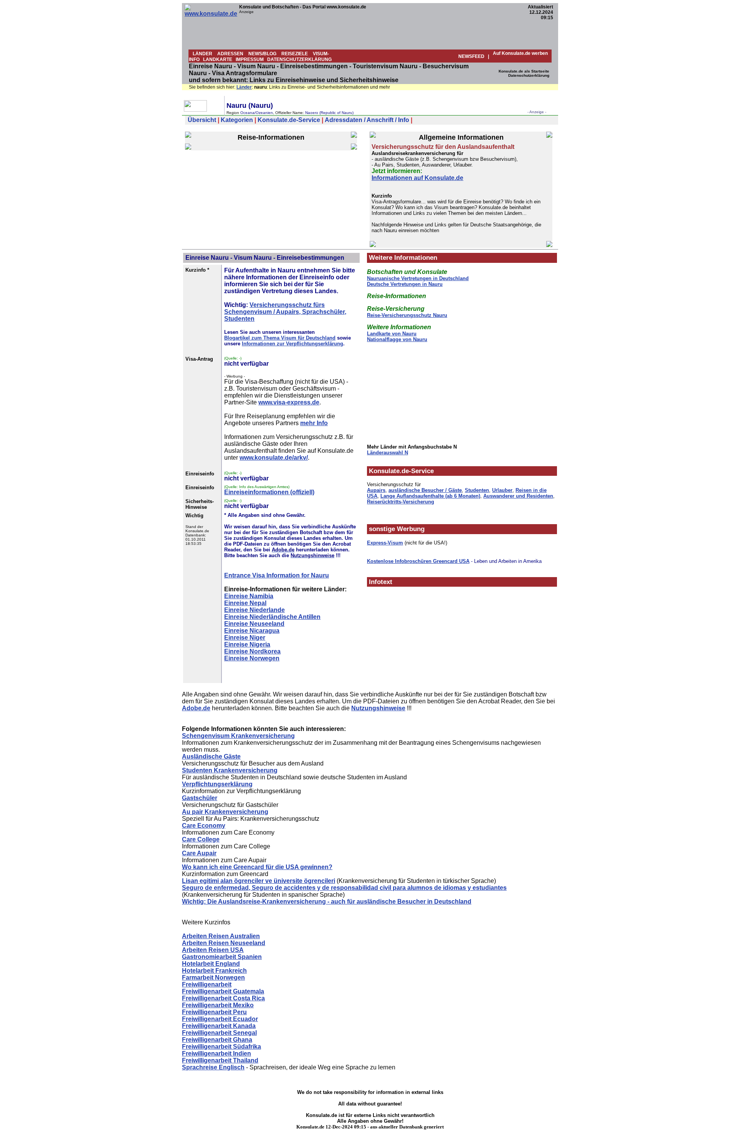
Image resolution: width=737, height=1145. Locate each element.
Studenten (477, 490)
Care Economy (203, 825)
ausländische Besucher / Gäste (425, 490)
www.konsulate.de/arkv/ (274, 457)
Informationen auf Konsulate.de (417, 178)
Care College (201, 839)
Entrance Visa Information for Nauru (276, 575)
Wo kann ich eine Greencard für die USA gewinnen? (257, 867)
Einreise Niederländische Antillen (272, 617)
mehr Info (314, 423)
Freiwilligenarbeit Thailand (220, 1060)
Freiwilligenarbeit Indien (216, 1053)
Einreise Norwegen (251, 658)
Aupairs (376, 490)
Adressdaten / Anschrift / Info (367, 120)
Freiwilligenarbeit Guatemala (223, 991)
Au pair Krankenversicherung (225, 811)
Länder (244, 87)
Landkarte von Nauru (391, 334)
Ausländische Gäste (211, 756)
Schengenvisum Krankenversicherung (238, 736)
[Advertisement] (379, 31)
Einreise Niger (244, 637)
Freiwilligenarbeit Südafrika (221, 1046)
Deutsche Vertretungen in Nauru (405, 284)
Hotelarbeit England (211, 963)
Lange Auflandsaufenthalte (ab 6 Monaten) (430, 496)
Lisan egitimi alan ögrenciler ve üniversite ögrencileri (258, 881)
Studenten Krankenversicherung (230, 770)
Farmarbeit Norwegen (213, 977)
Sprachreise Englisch (213, 1067)
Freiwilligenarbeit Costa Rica (223, 998)
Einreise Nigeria (247, 644)
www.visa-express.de (288, 402)
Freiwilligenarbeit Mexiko (218, 1005)
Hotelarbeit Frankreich (214, 970)
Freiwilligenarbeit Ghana (217, 1039)
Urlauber (502, 490)
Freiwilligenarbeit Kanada (219, 1026)
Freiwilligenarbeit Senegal (219, 1033)
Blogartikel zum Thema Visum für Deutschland (279, 338)
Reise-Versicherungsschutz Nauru (407, 315)
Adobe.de (196, 708)
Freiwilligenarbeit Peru (214, 1012)
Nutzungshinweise (378, 708)
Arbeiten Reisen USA (213, 950)
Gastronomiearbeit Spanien (222, 957)
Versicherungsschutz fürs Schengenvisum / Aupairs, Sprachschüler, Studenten (285, 312)
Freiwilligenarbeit (206, 984)
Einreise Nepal (245, 603)
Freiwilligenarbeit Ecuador (220, 1019)
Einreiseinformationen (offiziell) (269, 492)
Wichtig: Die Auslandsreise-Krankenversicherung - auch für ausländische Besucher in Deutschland (326, 901)
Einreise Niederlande (254, 610)
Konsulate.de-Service (289, 120)
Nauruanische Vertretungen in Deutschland (418, 278)
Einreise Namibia (248, 596)
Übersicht (202, 120)
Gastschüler (199, 798)
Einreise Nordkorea (252, 651)
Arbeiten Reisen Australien (221, 936)
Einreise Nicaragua (251, 630)
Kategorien (237, 120)
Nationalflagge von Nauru (397, 339)
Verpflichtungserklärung (217, 784)
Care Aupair (199, 853)
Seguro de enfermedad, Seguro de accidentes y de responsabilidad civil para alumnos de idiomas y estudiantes (344, 887)
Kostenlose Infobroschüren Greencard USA (418, 561)
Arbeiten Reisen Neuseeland (223, 943)
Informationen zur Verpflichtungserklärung (292, 343)
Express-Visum (385, 543)
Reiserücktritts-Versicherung (400, 502)
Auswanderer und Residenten (518, 496)
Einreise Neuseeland (254, 623)
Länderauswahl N (387, 452)
